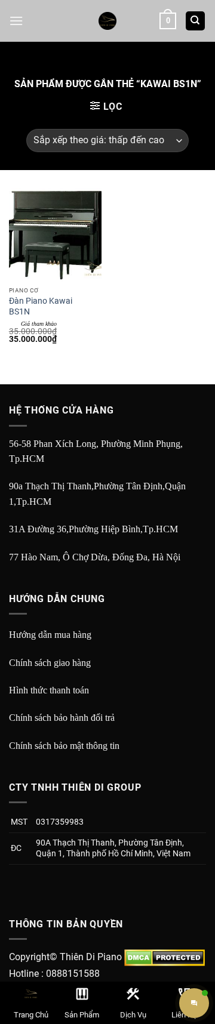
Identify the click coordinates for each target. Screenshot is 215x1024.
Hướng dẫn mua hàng (50, 635)
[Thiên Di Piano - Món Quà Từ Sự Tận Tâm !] (107, 21)
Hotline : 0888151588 (54, 973)
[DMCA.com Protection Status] (164, 957)
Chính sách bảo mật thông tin (64, 746)
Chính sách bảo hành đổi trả (62, 718)
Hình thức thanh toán (49, 690)
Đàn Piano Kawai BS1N (40, 306)
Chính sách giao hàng (50, 663)
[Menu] (16, 20)
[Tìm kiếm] (195, 21)
